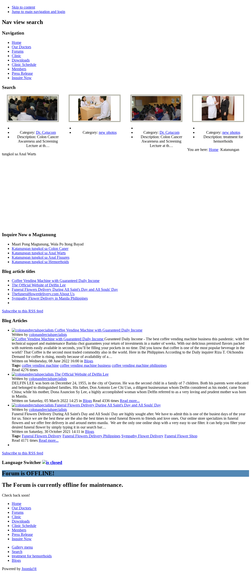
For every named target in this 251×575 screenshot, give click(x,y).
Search (17, 552)
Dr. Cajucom (46, 132)
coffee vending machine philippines (139, 365)
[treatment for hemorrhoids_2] (218, 121)
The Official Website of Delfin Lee (39, 285)
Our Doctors (21, 47)
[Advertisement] (125, 193)
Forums (18, 51)
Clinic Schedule (24, 64)
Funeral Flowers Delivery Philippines (91, 436)
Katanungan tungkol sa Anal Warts (39, 253)
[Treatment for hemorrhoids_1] (95, 121)
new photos (108, 132)
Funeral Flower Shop (180, 436)
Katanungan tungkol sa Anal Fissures (40, 257)
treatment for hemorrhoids (32, 556)
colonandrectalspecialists (48, 334)
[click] (52, 462)
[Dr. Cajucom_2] (33, 121)
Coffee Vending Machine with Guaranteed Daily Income (56, 281)
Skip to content (23, 7)
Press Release (22, 73)
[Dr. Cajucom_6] (156, 121)
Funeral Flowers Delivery (42, 436)
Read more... (130, 401)
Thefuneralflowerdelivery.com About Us (43, 294)
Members (19, 69)
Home (16, 42)
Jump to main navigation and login (38, 12)
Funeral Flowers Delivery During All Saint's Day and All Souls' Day (65, 289)
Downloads (21, 60)
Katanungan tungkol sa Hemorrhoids (40, 262)
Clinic (16, 56)
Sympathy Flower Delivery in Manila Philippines (50, 298)
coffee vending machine (40, 365)
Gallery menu (22, 547)
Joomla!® (29, 569)
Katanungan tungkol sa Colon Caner (40, 248)
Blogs (88, 361)
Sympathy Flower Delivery (142, 436)
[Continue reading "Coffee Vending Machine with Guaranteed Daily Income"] (58, 339)
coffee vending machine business (85, 365)
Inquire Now (22, 78)
